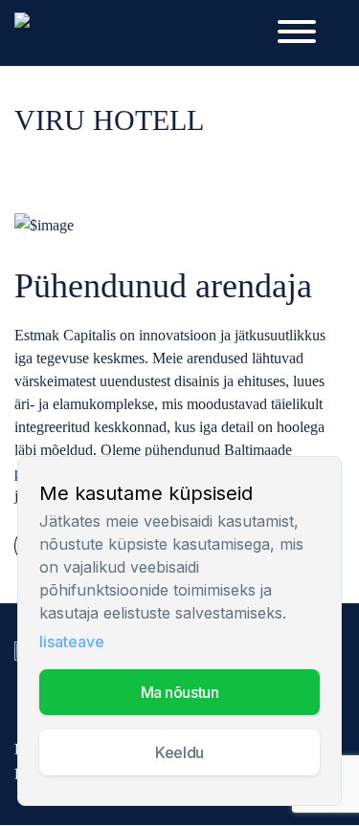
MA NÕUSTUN (180, 692)
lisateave (71, 641)
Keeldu (179, 752)
